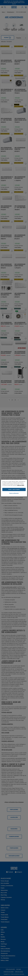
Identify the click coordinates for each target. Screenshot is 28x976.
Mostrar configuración (14, 493)
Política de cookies (20, 485)
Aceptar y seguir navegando (14, 489)
